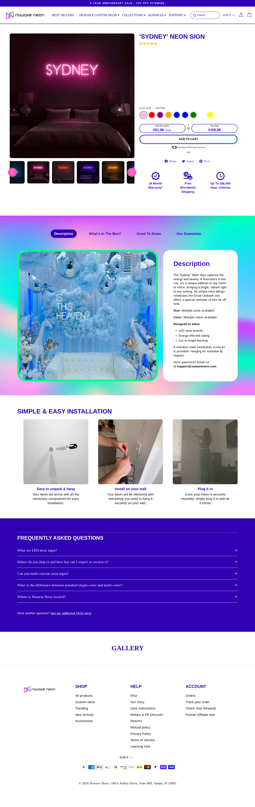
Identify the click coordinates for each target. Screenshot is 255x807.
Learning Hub (140, 746)
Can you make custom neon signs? (43, 573)
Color (152, 108)
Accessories (84, 721)
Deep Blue (176, 114)
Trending (81, 708)
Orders (191, 695)
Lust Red (151, 114)
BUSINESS (155, 15)
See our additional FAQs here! (71, 613)
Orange (168, 114)
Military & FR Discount (146, 715)
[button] (148, 43)
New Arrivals (84, 715)
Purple (160, 114)
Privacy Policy (140, 734)
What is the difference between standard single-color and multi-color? (69, 585)
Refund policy (140, 727)
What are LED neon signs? (37, 550)
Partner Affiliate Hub (200, 715)
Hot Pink (143, 114)
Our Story (137, 702)
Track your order (198, 702)
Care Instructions (142, 708)
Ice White (201, 114)
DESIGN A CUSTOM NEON (98, 15)
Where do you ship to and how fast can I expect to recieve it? (63, 562)
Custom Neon (85, 702)
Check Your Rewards (201, 708)
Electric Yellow (210, 114)
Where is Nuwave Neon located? (41, 597)
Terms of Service (142, 740)
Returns (136, 721)
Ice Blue (185, 114)
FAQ (133, 695)
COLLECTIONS (132, 15)
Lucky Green (193, 114)
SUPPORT (176, 15)
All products (83, 695)
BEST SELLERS (63, 15)
